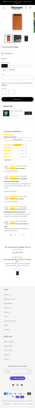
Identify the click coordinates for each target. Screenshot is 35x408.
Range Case (7, 308)
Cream (4, 69)
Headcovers (7, 295)
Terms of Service (9, 342)
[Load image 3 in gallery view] (26, 39)
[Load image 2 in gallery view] (17, 39)
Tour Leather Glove (16, 111)
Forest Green (18, 66)
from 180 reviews (17, 252)
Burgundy (12, 69)
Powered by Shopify (20, 401)
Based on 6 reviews (10, 137)
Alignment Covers (9, 299)
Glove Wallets (8, 303)
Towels (6, 325)
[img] (14, 166)
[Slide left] (2, 39)
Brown (4, 66)
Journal (6, 359)
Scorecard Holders (9, 321)
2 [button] (15, 235)
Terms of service (17, 404)
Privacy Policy (8, 350)
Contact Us (7, 355)
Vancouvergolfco (10, 401)
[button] (4, 8)
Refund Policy (8, 346)
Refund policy (29, 401)
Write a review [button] (17, 139)
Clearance (7, 329)
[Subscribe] (28, 371)
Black (10, 66)
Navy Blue (28, 66)
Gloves (6, 316)
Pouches (6, 312)
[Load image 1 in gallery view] (9, 39)
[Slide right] (33, 39)
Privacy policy (7, 404)
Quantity (3, 88)
